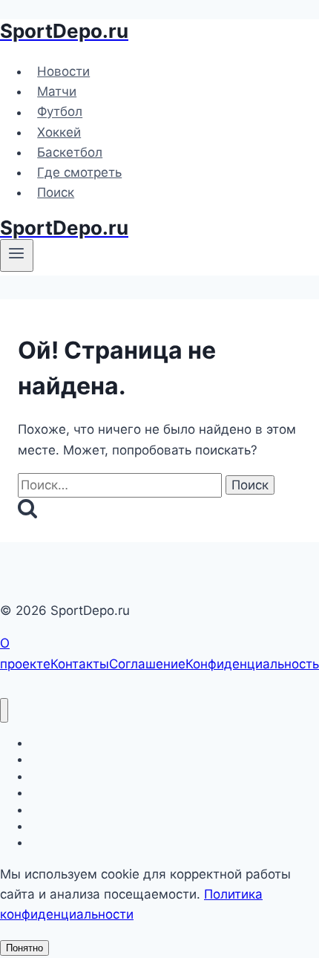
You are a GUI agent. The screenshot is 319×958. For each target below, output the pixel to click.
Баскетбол (69, 152)
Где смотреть (79, 172)
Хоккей (59, 132)
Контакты (79, 663)
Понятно (24, 948)
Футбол (59, 112)
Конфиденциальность (252, 663)
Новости (63, 71)
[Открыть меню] (16, 255)
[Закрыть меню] (4, 710)
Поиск (55, 192)
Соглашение (147, 663)
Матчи (56, 91)
